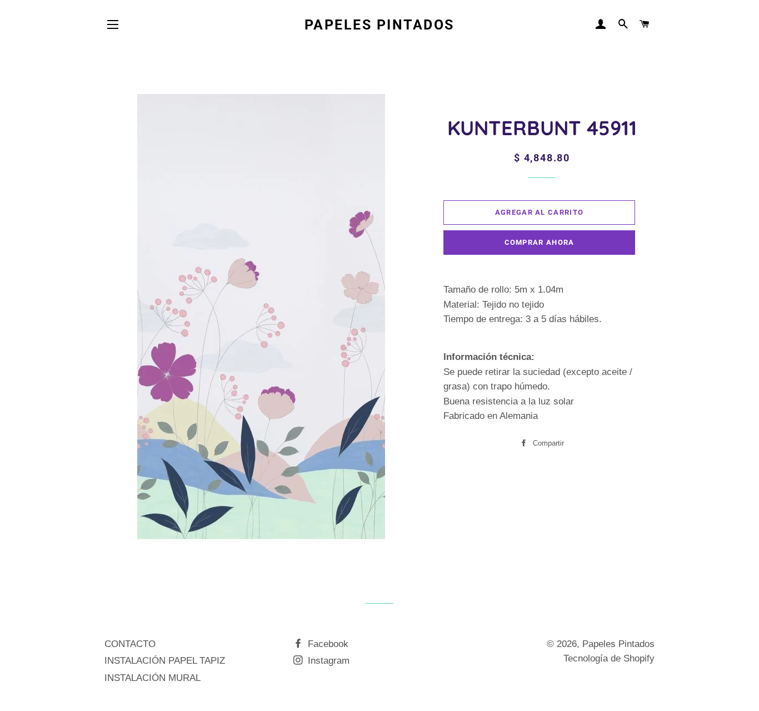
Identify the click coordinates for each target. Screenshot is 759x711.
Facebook (326, 644)
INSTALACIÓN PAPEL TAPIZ (164, 660)
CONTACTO (130, 644)
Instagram (327, 660)
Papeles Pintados (379, 25)
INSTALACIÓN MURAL (152, 678)
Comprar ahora (540, 242)
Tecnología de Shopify (609, 658)
